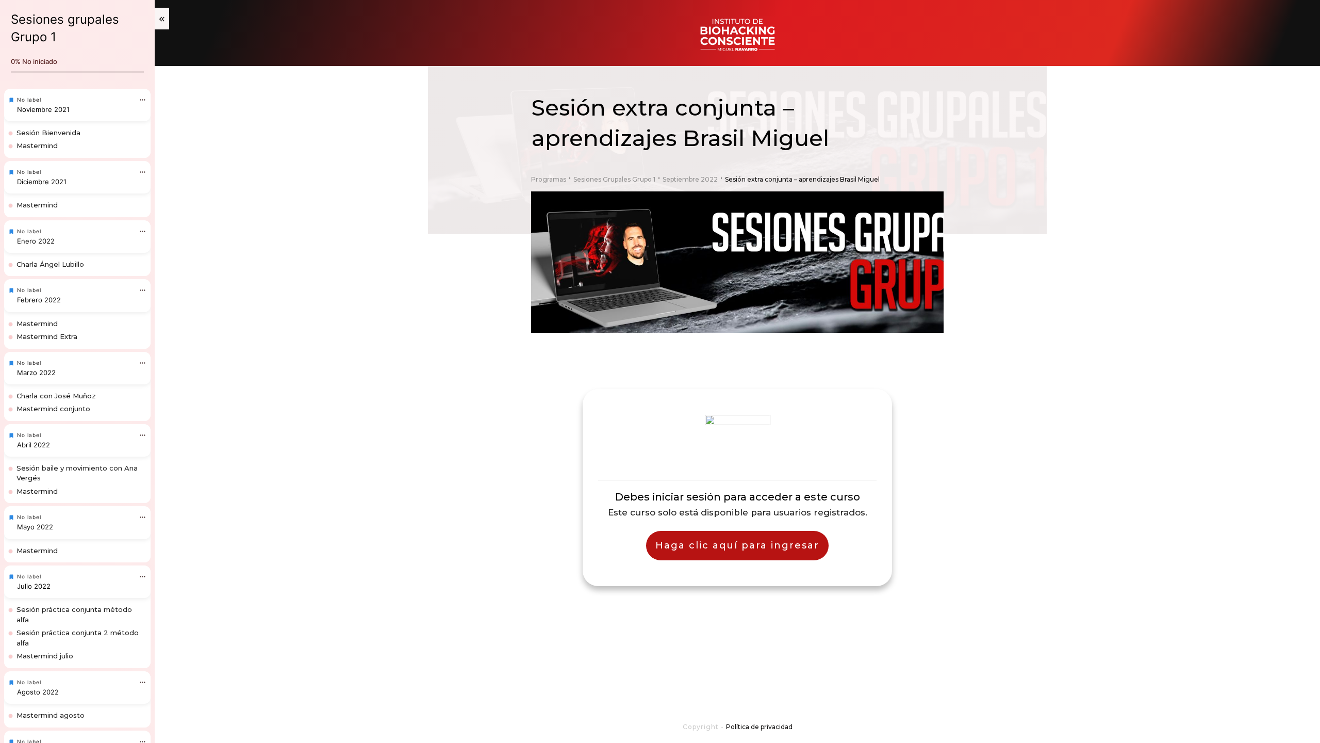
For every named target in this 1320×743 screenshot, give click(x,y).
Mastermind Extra (46, 336)
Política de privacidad (759, 727)
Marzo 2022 (36, 372)
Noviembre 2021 (43, 109)
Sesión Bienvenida (48, 132)
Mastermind (37, 145)
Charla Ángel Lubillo (50, 264)
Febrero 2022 (39, 300)
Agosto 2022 (38, 692)
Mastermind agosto (50, 715)
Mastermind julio (44, 656)
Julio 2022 (34, 586)
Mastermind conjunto (53, 409)
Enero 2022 (36, 241)
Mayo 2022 (35, 527)
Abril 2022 (33, 445)
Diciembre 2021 (42, 181)
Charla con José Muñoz (56, 396)
